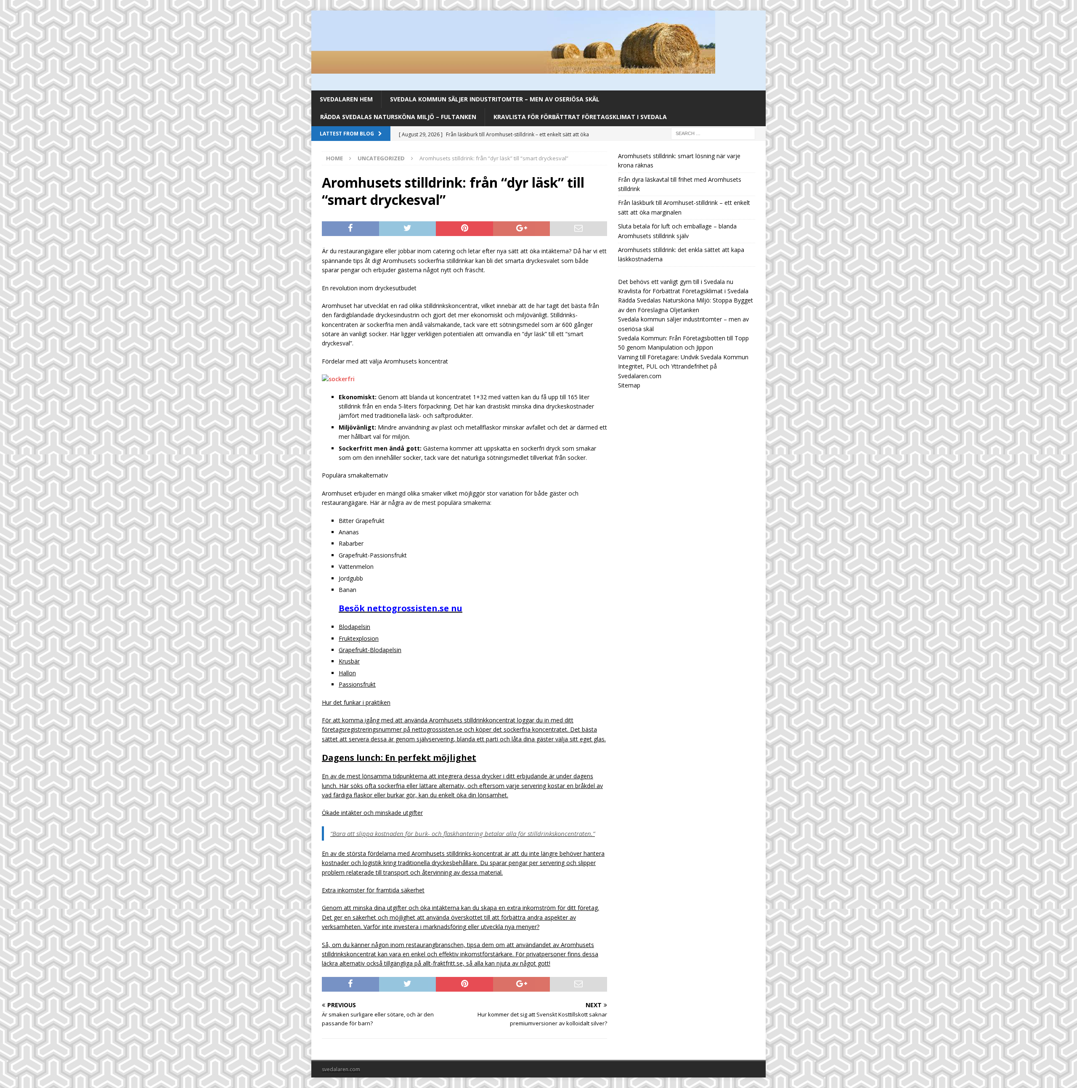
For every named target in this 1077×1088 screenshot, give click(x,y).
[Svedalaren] (513, 69)
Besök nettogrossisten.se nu (400, 608)
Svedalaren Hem (346, 99)
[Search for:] (713, 133)
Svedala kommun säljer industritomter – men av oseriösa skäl (495, 99)
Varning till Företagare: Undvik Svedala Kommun (683, 357)
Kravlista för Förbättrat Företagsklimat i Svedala (580, 117)
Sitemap (629, 385)
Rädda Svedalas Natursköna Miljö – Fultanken (398, 117)
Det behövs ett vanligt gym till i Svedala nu (675, 282)
